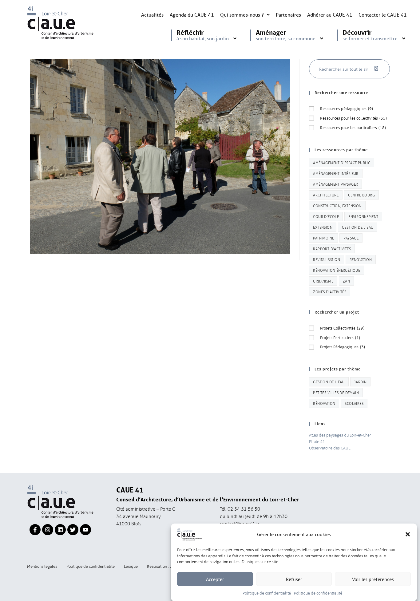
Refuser (294, 579)
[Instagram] (47, 529)
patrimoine (323, 237)
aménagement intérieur (335, 173)
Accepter (215, 579)
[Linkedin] (60, 529)
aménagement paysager (335, 184)
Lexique (131, 566)
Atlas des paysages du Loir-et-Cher (340, 434)
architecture (326, 194)
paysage (351, 237)
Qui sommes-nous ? (242, 14)
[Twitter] (72, 529)
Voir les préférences (373, 579)
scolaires (354, 403)
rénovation (361, 259)
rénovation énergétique (336, 270)
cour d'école (326, 216)
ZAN (346, 280)
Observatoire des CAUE (330, 447)
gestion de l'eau (357, 227)
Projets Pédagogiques (342, 346)
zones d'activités (329, 291)
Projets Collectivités (342, 327)
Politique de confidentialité (267, 592)
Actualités (152, 14)
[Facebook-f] (35, 529)
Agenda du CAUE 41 (192, 14)
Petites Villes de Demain (336, 392)
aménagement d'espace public (341, 162)
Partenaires (288, 14)
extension (322, 227)
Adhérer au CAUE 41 (329, 14)
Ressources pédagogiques (346, 108)
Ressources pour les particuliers (353, 127)
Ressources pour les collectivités (353, 118)
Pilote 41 (317, 441)
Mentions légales (42, 566)
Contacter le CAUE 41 (383, 14)
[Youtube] (85, 529)
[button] (408, 534)
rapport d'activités (332, 248)
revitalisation (326, 259)
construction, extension (337, 205)
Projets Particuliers (340, 337)
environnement (363, 216)
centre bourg (361, 194)
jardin (360, 381)
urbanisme (323, 280)
